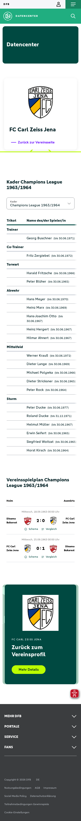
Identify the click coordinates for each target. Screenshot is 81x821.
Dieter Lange (37, 364)
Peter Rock (35, 390)
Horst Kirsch (36, 450)
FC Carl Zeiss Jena (68, 521)
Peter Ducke (36, 407)
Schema (33, 529)
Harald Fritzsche (39, 273)
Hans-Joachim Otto (42, 316)
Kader (13, 201)
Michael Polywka (40, 372)
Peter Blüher (36, 281)
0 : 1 (41, 548)
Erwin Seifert (36, 433)
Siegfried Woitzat (40, 441)
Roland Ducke (38, 416)
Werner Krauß (37, 355)
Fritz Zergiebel (38, 255)
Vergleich (51, 529)
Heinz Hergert (38, 329)
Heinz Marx (35, 307)
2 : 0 (41, 521)
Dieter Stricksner (40, 381)
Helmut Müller (38, 424)
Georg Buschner (39, 238)
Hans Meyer (36, 299)
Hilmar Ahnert (38, 338)
